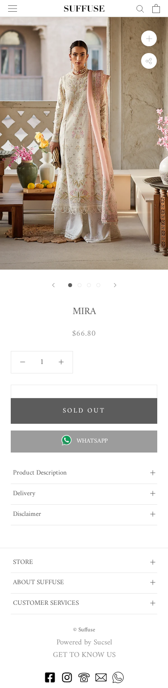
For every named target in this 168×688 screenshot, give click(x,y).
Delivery (24, 494)
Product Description (40, 473)
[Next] (115, 285)
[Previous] (53, 285)
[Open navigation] (12, 9)
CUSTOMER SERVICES (46, 603)
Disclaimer (27, 514)
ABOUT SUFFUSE (38, 583)
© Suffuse (84, 630)
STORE (23, 562)
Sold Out (84, 411)
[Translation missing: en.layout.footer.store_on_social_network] (50, 681)
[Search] (140, 8)
